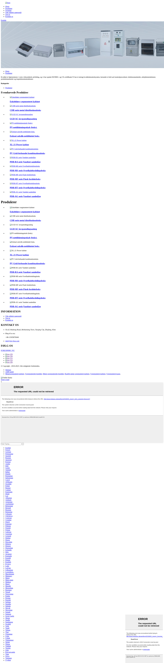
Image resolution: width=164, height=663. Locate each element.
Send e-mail (5, 380)
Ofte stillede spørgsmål (13, 12)
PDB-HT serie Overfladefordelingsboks (28, 188)
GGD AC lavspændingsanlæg (23, 119)
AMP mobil (9, 372)
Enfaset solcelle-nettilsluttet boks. (25, 136)
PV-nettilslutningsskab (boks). (23, 127)
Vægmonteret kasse (113, 374)
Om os (7, 14)
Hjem (7, 6)
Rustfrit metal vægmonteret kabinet (77, 374)
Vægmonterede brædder (33, 374)
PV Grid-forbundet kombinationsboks (27, 153)
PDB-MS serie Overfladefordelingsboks (28, 170)
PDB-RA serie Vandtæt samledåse (25, 162)
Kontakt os (9, 16)
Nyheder (8, 10)
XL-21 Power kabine (19, 144)
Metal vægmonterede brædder (53, 374)
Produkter (8, 8)
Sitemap (8, 370)
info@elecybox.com (12, 341)
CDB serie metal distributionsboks (25, 110)
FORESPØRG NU (8, 350)
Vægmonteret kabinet (97, 374)
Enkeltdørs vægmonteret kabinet (25, 101)
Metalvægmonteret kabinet (14, 374)
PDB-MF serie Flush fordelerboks (25, 179)
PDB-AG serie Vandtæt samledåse (25, 196)
